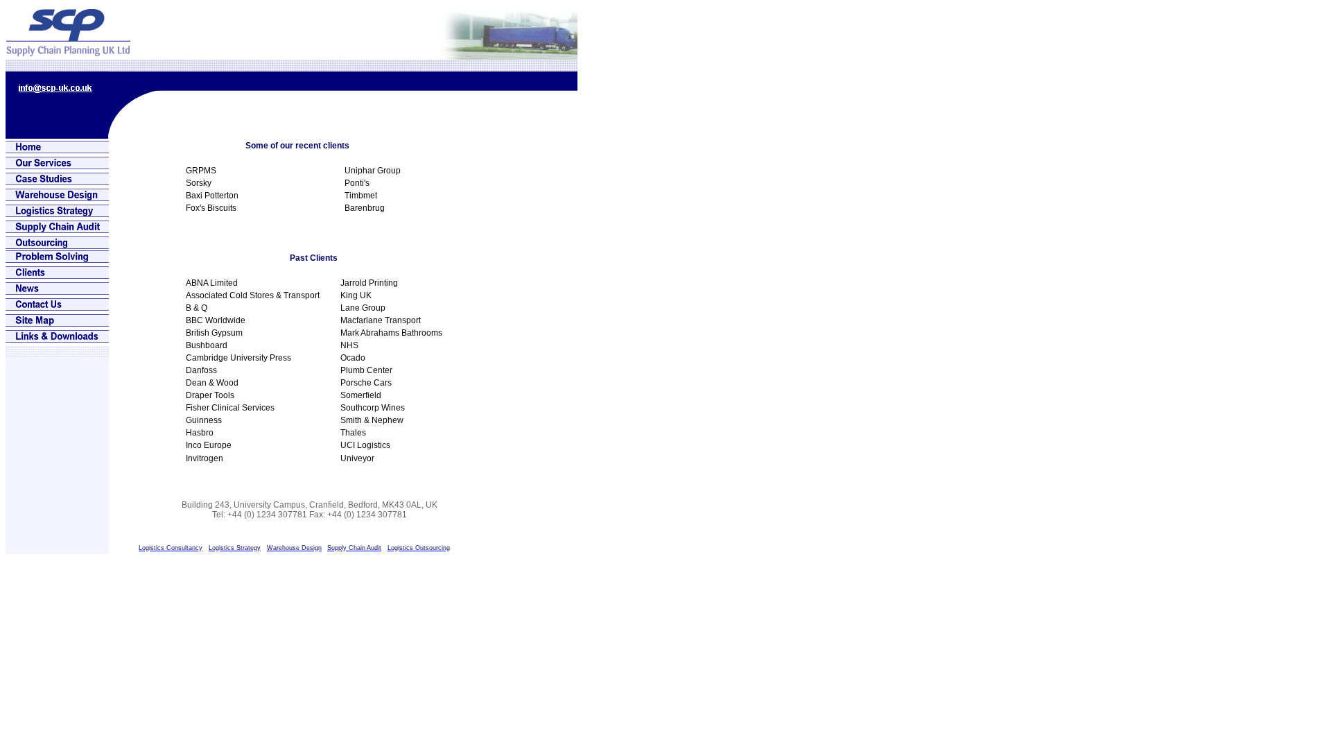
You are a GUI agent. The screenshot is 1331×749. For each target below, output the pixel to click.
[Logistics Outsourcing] (57, 245)
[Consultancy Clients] (57, 275)
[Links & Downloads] (57, 339)
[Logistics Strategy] (57, 213)
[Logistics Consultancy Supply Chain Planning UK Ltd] (68, 52)
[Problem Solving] (57, 259)
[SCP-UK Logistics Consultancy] (57, 149)
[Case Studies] (57, 181)
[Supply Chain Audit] (57, 229)
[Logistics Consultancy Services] (57, 165)
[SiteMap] (57, 323)
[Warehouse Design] (57, 197)
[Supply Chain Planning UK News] (57, 291)
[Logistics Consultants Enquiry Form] (57, 307)
